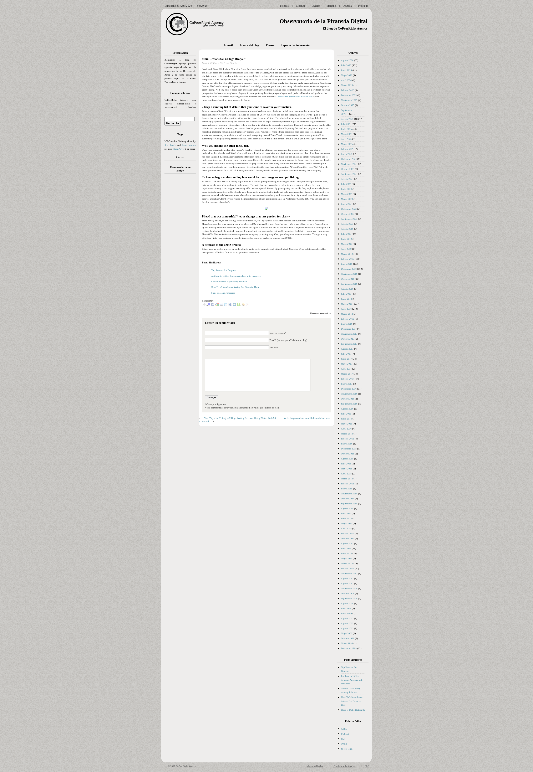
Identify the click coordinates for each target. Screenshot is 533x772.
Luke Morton (189, 145)
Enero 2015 (346, 488)
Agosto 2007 (347, 618)
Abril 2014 (346, 528)
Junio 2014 (346, 518)
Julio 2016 (346, 413)
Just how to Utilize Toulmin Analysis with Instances (235, 276)
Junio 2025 (346, 129)
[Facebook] (212, 305)
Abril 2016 (346, 428)
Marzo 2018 (347, 314)
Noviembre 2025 (349, 100)
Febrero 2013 (347, 568)
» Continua (191, 107)
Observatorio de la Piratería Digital (323, 21)
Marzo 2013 (347, 563)
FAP (343, 738)
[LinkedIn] (225, 305)
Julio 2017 (346, 353)
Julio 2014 (346, 513)
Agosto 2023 (347, 224)
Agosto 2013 (347, 543)
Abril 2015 (346, 473)
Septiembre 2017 (349, 344)
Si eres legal (346, 748)
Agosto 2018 (347, 289)
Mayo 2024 (346, 194)
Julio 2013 (346, 548)
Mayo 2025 (346, 134)
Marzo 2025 (347, 144)
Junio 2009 (346, 613)
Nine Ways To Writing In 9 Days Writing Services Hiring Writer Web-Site (240, 418)
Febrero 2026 (347, 90)
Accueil (228, 45)
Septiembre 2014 (349, 503)
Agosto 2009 (347, 603)
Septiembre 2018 (349, 284)
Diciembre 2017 (349, 329)
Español (300, 5)
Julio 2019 (346, 234)
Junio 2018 (346, 299)
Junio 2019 (346, 239)
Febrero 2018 (347, 319)
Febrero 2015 (347, 483)
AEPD (344, 728)
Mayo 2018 (346, 304)
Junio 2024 (346, 189)
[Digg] (203, 305)
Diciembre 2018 (349, 269)
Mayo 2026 (346, 75)
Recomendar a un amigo (180, 169)
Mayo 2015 (346, 468)
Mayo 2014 (346, 523)
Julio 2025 (346, 124)
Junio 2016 (346, 418)
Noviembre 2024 (349, 164)
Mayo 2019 (346, 244)
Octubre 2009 (347, 593)
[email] (221, 305)
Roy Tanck (170, 145)
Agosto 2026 (347, 60)
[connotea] (247, 305)
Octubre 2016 (347, 398)
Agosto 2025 (347, 119)
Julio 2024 (346, 184)
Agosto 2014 (347, 508)
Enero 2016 (346, 443)
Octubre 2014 (347, 498)
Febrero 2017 (347, 378)
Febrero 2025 (347, 149)
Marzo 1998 (347, 643)
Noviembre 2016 (349, 393)
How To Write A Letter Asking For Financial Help (235, 287)
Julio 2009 (346, 608)
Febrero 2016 (347, 438)
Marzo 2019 (347, 254)
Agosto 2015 (347, 458)
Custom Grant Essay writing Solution (229, 281)
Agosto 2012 (347, 578)
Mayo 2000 (346, 633)
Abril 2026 (346, 80)
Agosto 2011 (347, 583)
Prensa (270, 45)
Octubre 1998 (347, 638)
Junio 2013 (346, 553)
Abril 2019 (346, 249)
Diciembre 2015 (349, 448)
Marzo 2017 (347, 373)
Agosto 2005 (347, 623)
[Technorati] (238, 305)
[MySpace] (230, 305)
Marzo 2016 (347, 433)
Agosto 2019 (347, 229)
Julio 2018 (346, 294)
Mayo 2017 (346, 363)
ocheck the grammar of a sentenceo (295, 96)
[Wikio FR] (243, 305)
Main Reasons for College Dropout (223, 59)
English (316, 5)
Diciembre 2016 (349, 388)
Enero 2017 (346, 383)
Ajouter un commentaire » (320, 313)
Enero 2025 (346, 154)
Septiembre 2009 (349, 598)
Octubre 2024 (347, 169)
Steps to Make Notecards (223, 293)
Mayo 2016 (346, 423)
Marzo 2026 (347, 85)
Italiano (331, 5)
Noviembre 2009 (349, 588)
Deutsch (347, 5)
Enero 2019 (346, 264)
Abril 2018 (346, 309)
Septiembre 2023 (349, 219)
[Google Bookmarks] (217, 305)
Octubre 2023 (347, 214)
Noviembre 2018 (349, 274)
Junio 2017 (346, 358)
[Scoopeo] (234, 305)
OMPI (344, 743)
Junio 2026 (346, 70)
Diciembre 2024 (349, 159)
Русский (363, 5)
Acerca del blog (249, 45)
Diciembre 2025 (349, 95)
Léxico (180, 157)
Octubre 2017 (347, 339)
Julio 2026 (346, 65)
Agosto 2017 (347, 349)
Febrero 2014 (347, 533)
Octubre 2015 (347, 453)
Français (284, 5)
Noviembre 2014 (349, 493)
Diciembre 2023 (349, 209)
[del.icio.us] (208, 305)
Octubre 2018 (347, 279)
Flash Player (178, 149)
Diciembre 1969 (349, 648)
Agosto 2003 (347, 628)
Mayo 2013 (346, 558)
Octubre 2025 (347, 105)
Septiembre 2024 (349, 174)
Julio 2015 (346, 463)
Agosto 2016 (347, 408)
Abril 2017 (346, 368)
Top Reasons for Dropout (223, 270)
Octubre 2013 (347, 538)
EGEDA (345, 733)
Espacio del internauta (295, 45)
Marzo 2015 (347, 478)
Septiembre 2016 (349, 403)
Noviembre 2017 (349, 334)
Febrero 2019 (347, 259)
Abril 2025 (346, 139)
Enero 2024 (346, 204)
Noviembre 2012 (349, 573)
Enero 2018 (346, 324)
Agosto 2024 (347, 179)
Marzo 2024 (347, 199)
